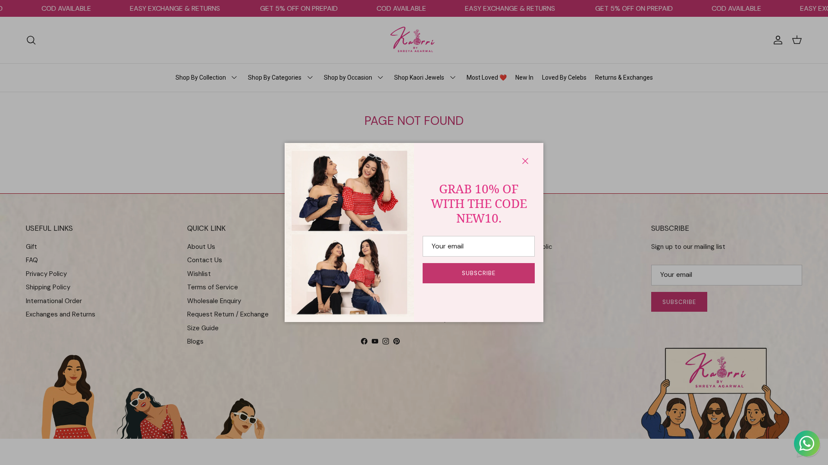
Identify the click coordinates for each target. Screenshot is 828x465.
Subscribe (479, 273)
